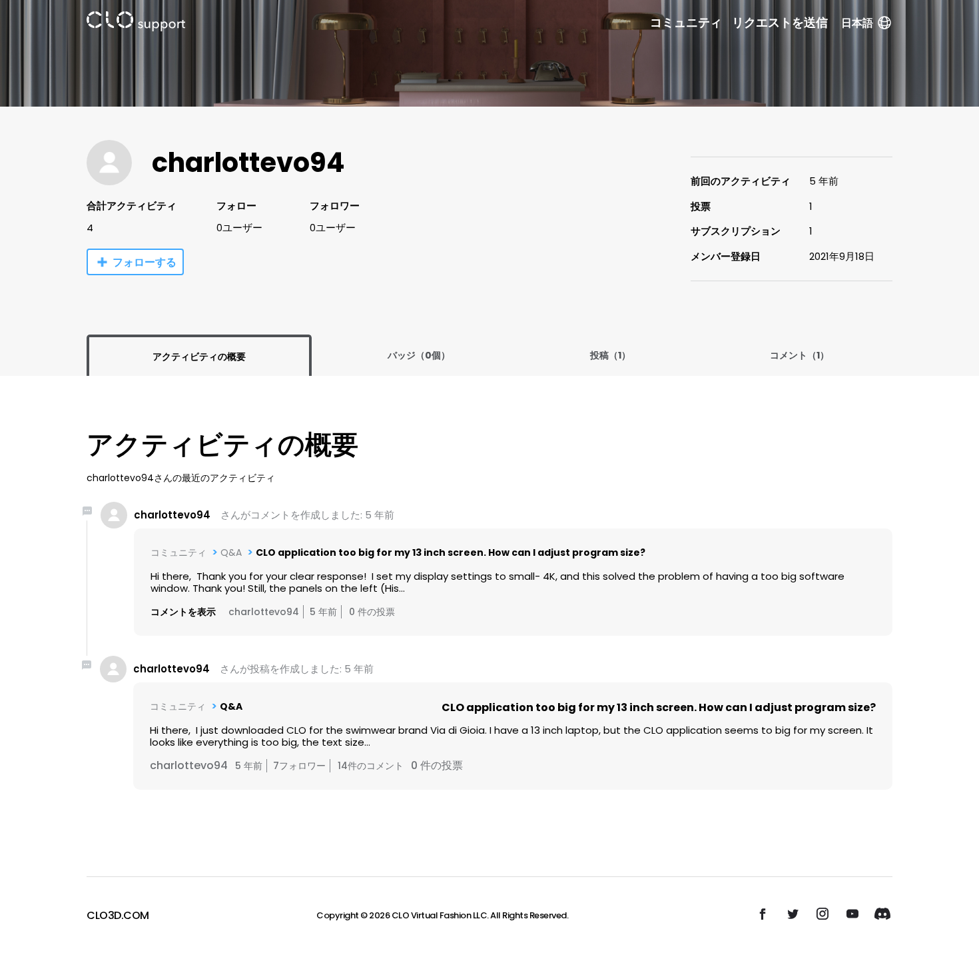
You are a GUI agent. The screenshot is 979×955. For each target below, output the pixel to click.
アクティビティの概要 (199, 356)
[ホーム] (136, 23)
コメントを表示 (183, 611)
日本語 (857, 23)
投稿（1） (610, 355)
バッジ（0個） (419, 355)
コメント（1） (799, 355)
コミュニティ (686, 22)
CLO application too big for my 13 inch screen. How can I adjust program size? (450, 552)
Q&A (231, 552)
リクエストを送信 (780, 22)
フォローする (144, 262)
